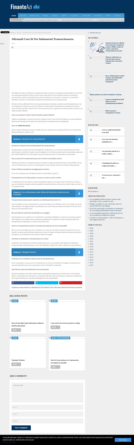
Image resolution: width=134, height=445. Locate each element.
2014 (91, 260)
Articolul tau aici (95, 33)
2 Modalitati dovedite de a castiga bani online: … (110, 164)
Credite (55, 16)
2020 (91, 244)
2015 (91, 257)
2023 (91, 236)
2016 (91, 255)
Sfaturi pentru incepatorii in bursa (113, 112)
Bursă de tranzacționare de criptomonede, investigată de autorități (65, 361)
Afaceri (23, 16)
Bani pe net (34, 16)
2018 (91, 249)
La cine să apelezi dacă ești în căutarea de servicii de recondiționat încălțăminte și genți (27, 20)
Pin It (2, 44)
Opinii (108, 16)
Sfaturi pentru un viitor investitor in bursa (106, 94)
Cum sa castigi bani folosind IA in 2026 (111, 131)
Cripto (64, 16)
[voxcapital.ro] (93, 191)
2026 (91, 228)
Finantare (86, 16)
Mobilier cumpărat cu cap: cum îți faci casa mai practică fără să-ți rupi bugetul (105, 205)
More (15, 330)
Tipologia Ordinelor (18, 360)
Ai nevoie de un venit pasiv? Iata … (111, 176)
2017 (91, 252)
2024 (91, 233)
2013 (91, 262)
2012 (91, 265)
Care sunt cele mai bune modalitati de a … (110, 140)
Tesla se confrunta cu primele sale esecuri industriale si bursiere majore (114, 60)
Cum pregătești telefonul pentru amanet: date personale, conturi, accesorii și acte (105, 200)
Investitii (98, 16)
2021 (91, 241)
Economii (74, 16)
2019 (91, 247)
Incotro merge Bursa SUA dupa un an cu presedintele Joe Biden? (115, 101)
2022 (91, 239)
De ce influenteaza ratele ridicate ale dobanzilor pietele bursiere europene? (115, 79)
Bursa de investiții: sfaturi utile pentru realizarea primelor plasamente (28, 324)
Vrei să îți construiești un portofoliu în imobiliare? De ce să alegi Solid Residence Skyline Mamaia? (106, 209)
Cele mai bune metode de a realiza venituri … (111, 152)
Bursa (45, 16)
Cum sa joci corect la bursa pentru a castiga (65, 323)
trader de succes (24, 126)
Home (13, 16)
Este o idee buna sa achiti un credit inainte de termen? (72, 20)
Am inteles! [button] (123, 440)
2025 (91, 231)
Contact (117, 16)
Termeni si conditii (9, 442)
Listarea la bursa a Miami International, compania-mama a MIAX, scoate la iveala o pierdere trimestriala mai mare (115, 47)
